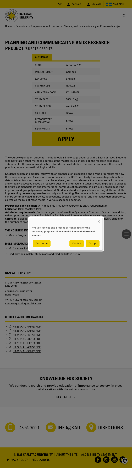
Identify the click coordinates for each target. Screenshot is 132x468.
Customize (42, 243)
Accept (93, 243)
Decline (76, 243)
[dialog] (66, 234)
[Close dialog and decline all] (98, 220)
